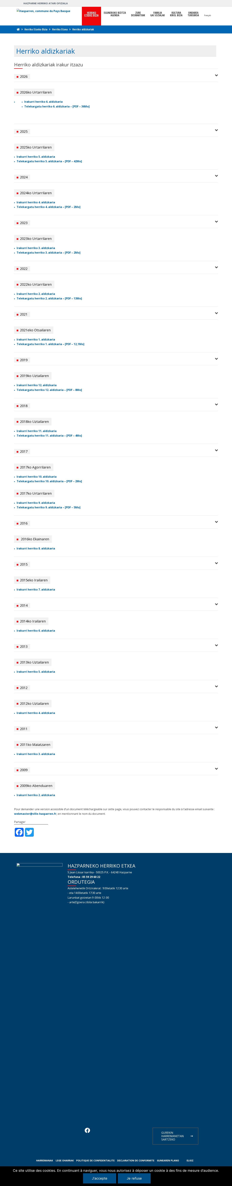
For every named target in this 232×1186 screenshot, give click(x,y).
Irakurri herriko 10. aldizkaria (37, 477)
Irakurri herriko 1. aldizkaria (36, 339)
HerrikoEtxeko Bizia (91, 14)
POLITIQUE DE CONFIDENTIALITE (95, 1160)
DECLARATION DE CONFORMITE (135, 1160)
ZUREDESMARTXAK (138, 14)
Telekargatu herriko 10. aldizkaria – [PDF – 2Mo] (49, 481)
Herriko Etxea (60, 29)
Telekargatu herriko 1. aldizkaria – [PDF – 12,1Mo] (50, 344)
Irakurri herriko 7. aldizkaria (36, 589)
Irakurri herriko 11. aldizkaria (37, 431)
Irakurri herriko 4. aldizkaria (36, 202)
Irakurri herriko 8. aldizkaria (36, 548)
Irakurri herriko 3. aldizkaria (36, 248)
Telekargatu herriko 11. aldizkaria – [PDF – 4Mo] (49, 435)
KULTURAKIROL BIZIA (176, 14)
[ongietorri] (18, 29)
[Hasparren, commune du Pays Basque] (43, 11)
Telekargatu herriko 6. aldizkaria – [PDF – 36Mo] (57, 106)
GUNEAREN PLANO (168, 1160)
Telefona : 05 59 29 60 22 (84, 877)
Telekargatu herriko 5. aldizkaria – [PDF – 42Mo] (49, 161)
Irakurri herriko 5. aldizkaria (36, 157)
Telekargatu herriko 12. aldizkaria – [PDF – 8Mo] (49, 390)
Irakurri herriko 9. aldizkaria (36, 503)
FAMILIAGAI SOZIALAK (157, 14)
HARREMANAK (44, 1160)
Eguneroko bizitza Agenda (115, 14)
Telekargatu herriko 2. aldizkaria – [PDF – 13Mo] (49, 298)
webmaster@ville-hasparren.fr (35, 814)
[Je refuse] (227, 1176)
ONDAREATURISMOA (193, 14)
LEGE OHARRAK (65, 1160)
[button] (116, 75)
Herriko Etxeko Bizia (35, 29)
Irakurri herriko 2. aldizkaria (36, 294)
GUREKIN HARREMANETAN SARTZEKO (172, 1136)
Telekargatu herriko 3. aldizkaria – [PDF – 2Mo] (49, 252)
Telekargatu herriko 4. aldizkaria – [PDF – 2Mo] (49, 207)
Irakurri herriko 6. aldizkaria (43, 102)
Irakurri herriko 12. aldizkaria (37, 385)
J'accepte (99, 1178)
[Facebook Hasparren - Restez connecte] (87, 1131)
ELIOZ (190, 1160)
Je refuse (134, 1178)
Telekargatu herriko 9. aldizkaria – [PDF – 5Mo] (49, 507)
